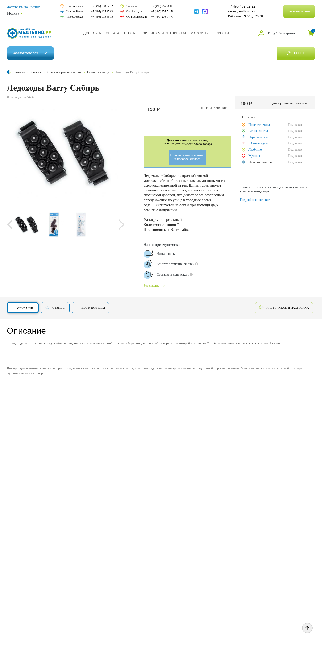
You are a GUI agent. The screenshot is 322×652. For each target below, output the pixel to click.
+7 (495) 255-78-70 (162, 11)
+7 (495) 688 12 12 (102, 6)
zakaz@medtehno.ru (241, 11)
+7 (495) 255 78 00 (162, 6)
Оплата (112, 33)
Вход (271, 33)
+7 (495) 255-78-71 (162, 16)
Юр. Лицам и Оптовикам (164, 33)
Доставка (92, 33)
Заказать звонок (299, 11)
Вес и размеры (93, 307)
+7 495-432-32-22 (241, 6)
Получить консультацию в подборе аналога (187, 157)
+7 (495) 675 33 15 (102, 16)
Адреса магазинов (199, 33)
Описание (25, 308)
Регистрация (286, 33)
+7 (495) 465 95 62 (102, 11)
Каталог (25, 53)
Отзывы (58, 307)
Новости (221, 33)
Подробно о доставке (255, 200)
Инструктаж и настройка (287, 307)
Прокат (130, 33)
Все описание (151, 285)
